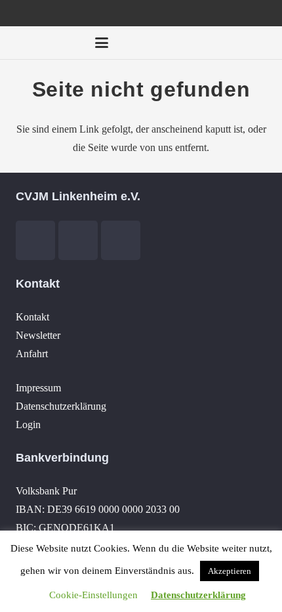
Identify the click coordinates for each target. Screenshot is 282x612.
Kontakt (32, 316)
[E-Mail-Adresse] (165, 43)
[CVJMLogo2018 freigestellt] (43, 46)
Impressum (38, 387)
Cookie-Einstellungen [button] (93, 595)
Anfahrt (32, 353)
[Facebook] (189, 43)
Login (28, 424)
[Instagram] (236, 43)
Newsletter (38, 335)
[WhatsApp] (260, 43)
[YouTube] (212, 43)
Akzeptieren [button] (229, 571)
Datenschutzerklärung (61, 406)
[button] (102, 42)
